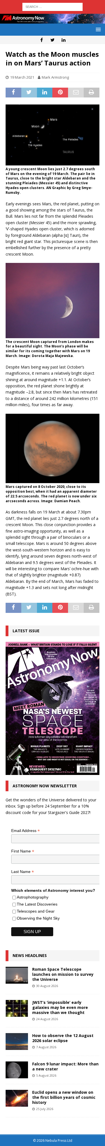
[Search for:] (52, 6)
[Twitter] (52, 40)
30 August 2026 (47, 986)
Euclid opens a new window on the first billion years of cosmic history (63, 1097)
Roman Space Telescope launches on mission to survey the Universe (63, 974)
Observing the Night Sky (38, 918)
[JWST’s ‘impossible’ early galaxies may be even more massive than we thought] (17, 1008)
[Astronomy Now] (52, 20)
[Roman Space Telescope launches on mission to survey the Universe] (17, 975)
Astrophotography (32, 897)
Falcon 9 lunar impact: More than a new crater (65, 1066)
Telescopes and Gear (36, 911)
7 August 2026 (46, 1047)
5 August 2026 (46, 1075)
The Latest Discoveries (37, 904)
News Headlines (30, 955)
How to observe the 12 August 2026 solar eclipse (63, 1038)
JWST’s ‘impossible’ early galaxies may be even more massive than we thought (60, 1007)
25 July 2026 (44, 1109)
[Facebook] (41, 40)
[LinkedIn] (63, 40)
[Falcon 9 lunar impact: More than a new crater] (17, 1069)
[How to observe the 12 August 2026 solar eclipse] (17, 1041)
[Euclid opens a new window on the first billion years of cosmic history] (17, 1098)
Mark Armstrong (55, 77)
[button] (97, 29)
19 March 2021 (22, 77)
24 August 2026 (47, 1019)
